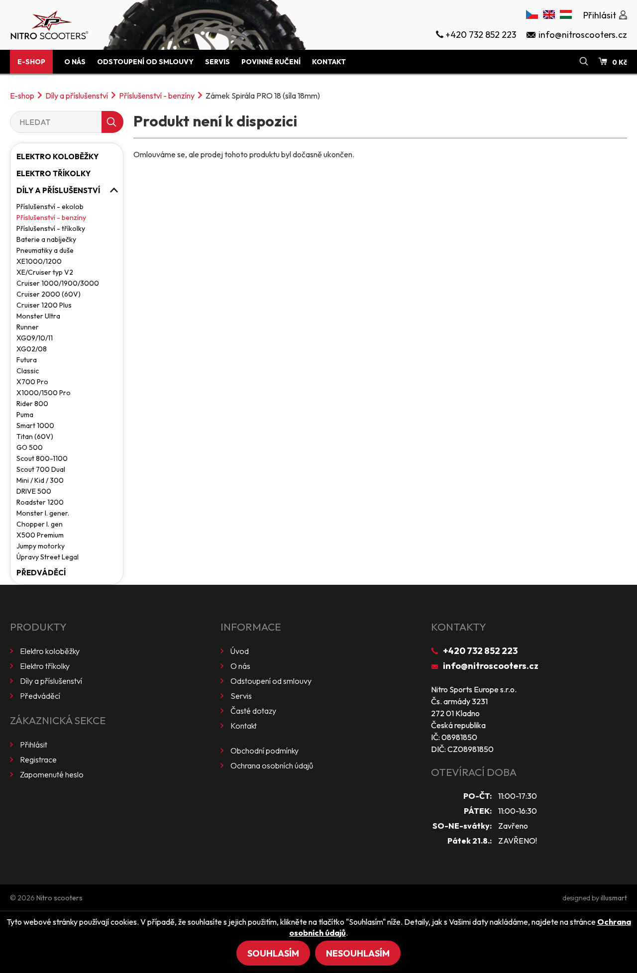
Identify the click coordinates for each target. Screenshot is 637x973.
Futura (26, 359)
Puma (24, 414)
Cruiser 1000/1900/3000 (57, 283)
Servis (217, 61)
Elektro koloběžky (57, 156)
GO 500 (29, 447)
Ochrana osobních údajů (271, 765)
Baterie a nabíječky (46, 239)
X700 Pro (32, 381)
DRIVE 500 (33, 491)
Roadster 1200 (40, 502)
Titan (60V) (34, 436)
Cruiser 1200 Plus (44, 305)
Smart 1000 (35, 425)
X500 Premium (40, 535)
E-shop (31, 61)
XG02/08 (31, 348)
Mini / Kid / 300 (40, 480)
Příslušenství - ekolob (50, 206)
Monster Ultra (38, 316)
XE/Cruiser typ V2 (44, 272)
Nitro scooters (59, 897)
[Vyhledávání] (583, 62)
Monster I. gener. (42, 513)
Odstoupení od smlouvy (145, 61)
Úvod (239, 651)
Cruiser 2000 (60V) (48, 294)
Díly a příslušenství (76, 96)
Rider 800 (32, 403)
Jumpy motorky (40, 545)
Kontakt (329, 61)
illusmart (614, 897)
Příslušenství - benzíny (157, 96)
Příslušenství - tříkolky (50, 228)
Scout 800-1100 (42, 458)
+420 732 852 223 (480, 650)
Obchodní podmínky (264, 751)
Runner (27, 327)
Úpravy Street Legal (47, 556)
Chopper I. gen (39, 524)
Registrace (38, 759)
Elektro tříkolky (53, 173)
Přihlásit (33, 745)
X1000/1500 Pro (43, 392)
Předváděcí (41, 572)
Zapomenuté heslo (52, 774)
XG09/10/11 (34, 337)
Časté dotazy (253, 711)
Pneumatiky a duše (45, 250)
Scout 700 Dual (40, 469)
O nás (75, 61)
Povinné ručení (271, 61)
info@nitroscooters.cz (490, 665)
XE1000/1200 (39, 261)
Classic (27, 370)
